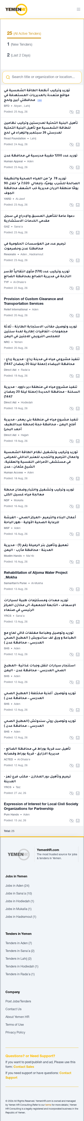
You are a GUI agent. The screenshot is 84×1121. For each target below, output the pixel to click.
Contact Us (13, 1009)
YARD (8, 199)
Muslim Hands (13, 556)
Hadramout (36, 254)
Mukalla (18, 500)
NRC (7, 342)
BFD (7, 106)
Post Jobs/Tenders (18, 1001)
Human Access (14, 472)
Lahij (27, 106)
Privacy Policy (15, 1032)
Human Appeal (13, 161)
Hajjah (25, 435)
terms (48, 1105)
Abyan (18, 106)
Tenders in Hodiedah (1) (21, 966)
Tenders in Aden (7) (18, 943)
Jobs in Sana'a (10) (18, 893)
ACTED (9, 759)
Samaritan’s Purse (16, 583)
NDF (7, 500)
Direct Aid (10, 370)
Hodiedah (27, 402)
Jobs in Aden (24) (17, 886)
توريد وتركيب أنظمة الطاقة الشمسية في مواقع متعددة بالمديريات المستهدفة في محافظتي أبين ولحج (37, 95)
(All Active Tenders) (24, 34)
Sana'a (18, 227)
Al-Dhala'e (19, 282)
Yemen (18, 342)
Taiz (18, 787)
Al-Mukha (37, 583)
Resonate (10, 254)
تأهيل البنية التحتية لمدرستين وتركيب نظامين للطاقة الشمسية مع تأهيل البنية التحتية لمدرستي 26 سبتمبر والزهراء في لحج (41, 128)
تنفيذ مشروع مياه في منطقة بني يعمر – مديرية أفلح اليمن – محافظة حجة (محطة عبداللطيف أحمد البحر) (41, 424)
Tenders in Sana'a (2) (19, 951)
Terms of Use (14, 1025)
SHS (7, 648)
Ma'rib (30, 556)
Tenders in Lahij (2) (18, 959)
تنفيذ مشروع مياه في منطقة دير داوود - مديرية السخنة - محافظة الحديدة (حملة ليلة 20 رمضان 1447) (42, 392)
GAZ (7, 227)
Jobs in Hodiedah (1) (19, 901)
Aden (30, 161)
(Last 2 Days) (18, 55)
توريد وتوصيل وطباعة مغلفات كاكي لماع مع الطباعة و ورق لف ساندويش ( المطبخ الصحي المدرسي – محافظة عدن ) (40, 638)
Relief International (16, 309)
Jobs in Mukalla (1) (18, 909)
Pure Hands (12, 815)
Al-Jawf (20, 199)
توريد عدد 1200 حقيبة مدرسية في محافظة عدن (41, 156)
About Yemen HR (17, 1017)
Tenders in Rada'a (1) (20, 974)
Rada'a (25, 370)
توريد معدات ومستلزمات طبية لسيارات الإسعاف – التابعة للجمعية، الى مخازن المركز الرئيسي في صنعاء (40, 605)
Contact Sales (23, 1067)
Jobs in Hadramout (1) (20, 917)
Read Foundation (15, 138)
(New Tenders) (19, 45)
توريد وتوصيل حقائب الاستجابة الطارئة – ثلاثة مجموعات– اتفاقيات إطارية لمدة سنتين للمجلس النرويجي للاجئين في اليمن (40, 331)
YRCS (8, 616)
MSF (7, 528)
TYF (7, 282)
